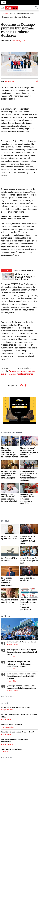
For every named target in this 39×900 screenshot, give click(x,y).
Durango (5, 14)
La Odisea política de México (9, 559)
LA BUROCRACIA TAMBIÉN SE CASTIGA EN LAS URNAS (27, 540)
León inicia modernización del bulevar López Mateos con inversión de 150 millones (21, 676)
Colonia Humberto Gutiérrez (19, 14)
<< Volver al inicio (7, 696)
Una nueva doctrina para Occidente (9, 601)
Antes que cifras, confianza (27, 579)
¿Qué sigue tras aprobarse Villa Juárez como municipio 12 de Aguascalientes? (21, 687)
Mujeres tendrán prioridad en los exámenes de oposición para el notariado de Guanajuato (19, 664)
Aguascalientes (8, 727)
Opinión (5, 752)
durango (33, 14)
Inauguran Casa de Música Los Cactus (21, 642)
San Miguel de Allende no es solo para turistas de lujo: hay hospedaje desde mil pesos (22, 652)
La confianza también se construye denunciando (7, 581)
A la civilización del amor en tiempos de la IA (29, 560)
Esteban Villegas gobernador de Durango (16, 17)
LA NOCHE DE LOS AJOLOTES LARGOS (9, 537)
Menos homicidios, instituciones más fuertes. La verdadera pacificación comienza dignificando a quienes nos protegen (28, 604)
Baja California (8, 710)
